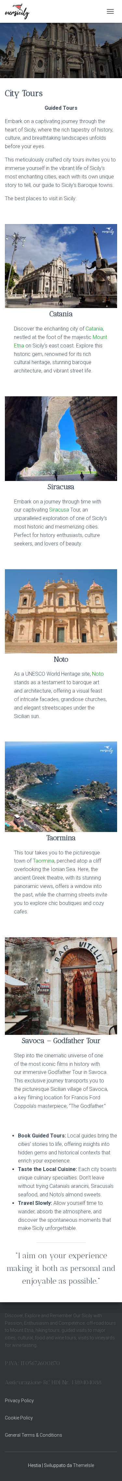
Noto (98, 674)
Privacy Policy (19, 1400)
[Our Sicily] (20, 11)
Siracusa (59, 510)
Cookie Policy (19, 1417)
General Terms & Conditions (33, 1435)
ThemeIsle (83, 1465)
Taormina (43, 861)
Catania (94, 329)
